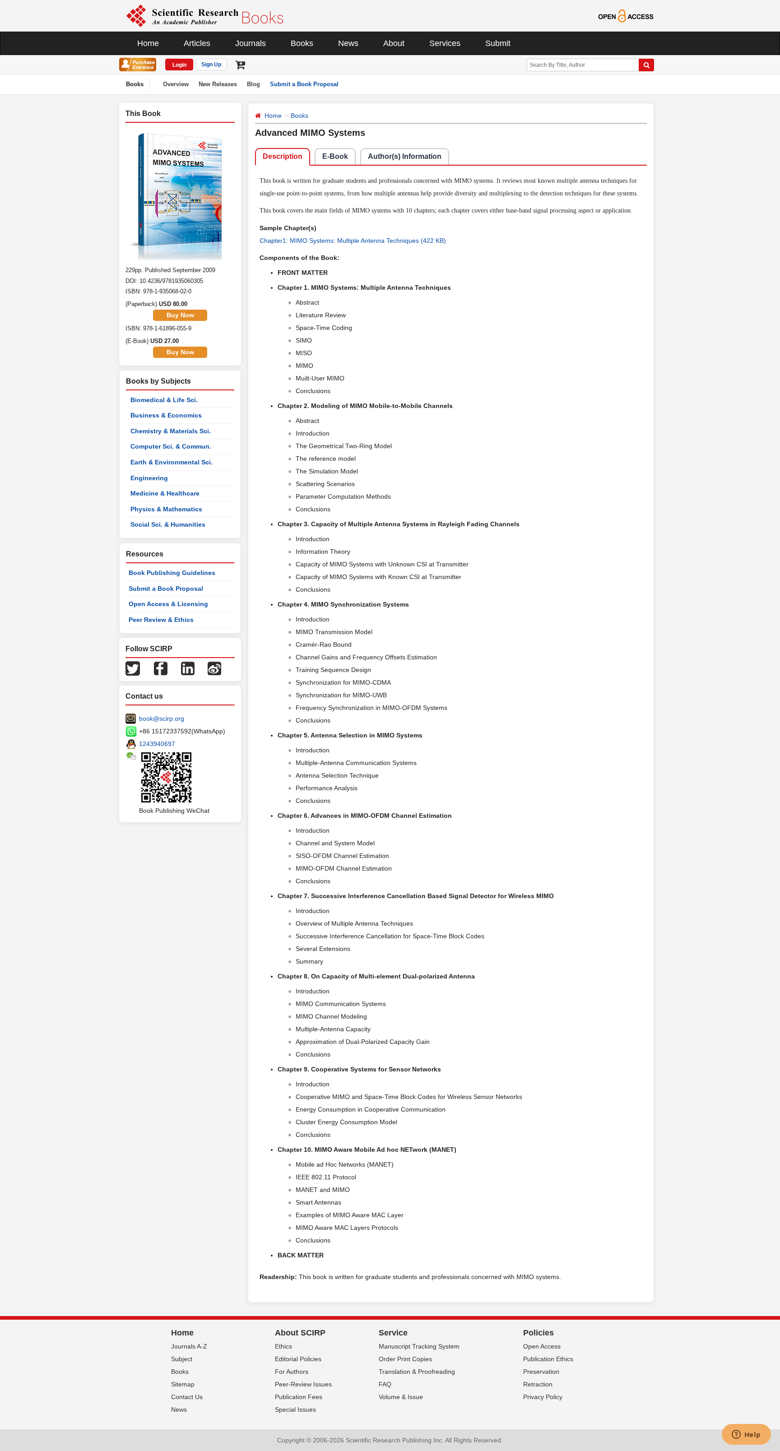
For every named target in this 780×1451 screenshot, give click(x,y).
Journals (250, 43)
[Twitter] (132, 668)
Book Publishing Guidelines (172, 572)
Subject (181, 1359)
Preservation (541, 1371)
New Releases (218, 84)
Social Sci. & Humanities (167, 524)
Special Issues (295, 1409)
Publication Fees (298, 1396)
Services (444, 43)
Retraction (537, 1384)
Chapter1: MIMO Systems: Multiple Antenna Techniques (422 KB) (353, 240)
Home (148, 43)
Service (393, 1332)
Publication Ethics (548, 1359)
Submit (498, 43)
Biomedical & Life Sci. (164, 399)
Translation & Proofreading (417, 1371)
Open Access (542, 1346)
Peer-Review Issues (303, 1384)
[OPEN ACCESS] (626, 15)
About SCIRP (300, 1332)
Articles (197, 43)
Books (302, 43)
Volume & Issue (401, 1396)
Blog (253, 84)
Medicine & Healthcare (165, 493)
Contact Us (187, 1396)
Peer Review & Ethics (161, 619)
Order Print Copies (405, 1359)
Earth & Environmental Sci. (171, 462)
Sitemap (183, 1384)
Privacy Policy (542, 1396)
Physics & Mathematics (166, 509)
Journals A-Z (189, 1346)
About (393, 43)
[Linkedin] (188, 668)
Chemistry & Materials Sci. (170, 431)
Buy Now (180, 315)
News (348, 43)
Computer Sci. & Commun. (170, 446)
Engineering (149, 478)
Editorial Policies (298, 1359)
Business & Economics (166, 415)
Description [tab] (282, 156)
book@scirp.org (161, 718)
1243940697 (157, 743)
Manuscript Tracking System (419, 1346)
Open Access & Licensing (168, 603)
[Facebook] (160, 668)
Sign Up (211, 64)
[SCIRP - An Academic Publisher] (204, 15)
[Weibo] (214, 668)
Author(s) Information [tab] (404, 156)
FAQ (385, 1384)
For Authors (291, 1371)
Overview (176, 84)
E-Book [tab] (335, 156)
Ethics (283, 1346)
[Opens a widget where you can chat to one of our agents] (746, 1435)
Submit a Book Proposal (304, 84)
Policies (538, 1332)
